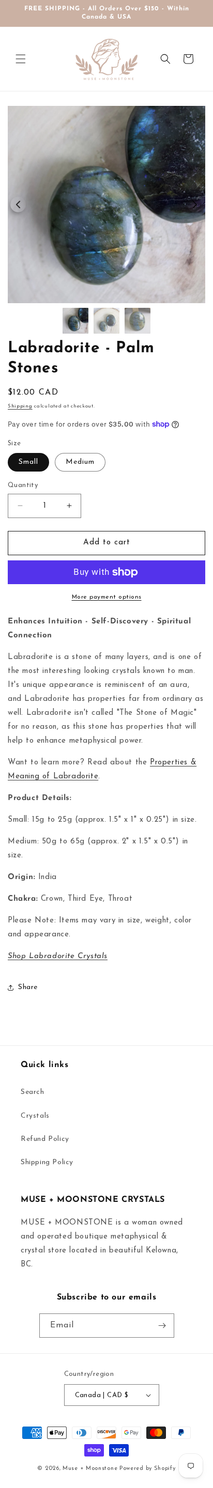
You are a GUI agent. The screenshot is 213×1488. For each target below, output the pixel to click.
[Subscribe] (162, 1325)
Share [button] (28, 987)
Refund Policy (45, 1139)
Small (28, 462)
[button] (20, 59)
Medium (80, 462)
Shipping (20, 406)
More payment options (107, 597)
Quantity (23, 485)
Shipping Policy (47, 1162)
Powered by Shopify (147, 1468)
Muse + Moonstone (91, 1468)
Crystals (35, 1116)
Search (32, 1092)
